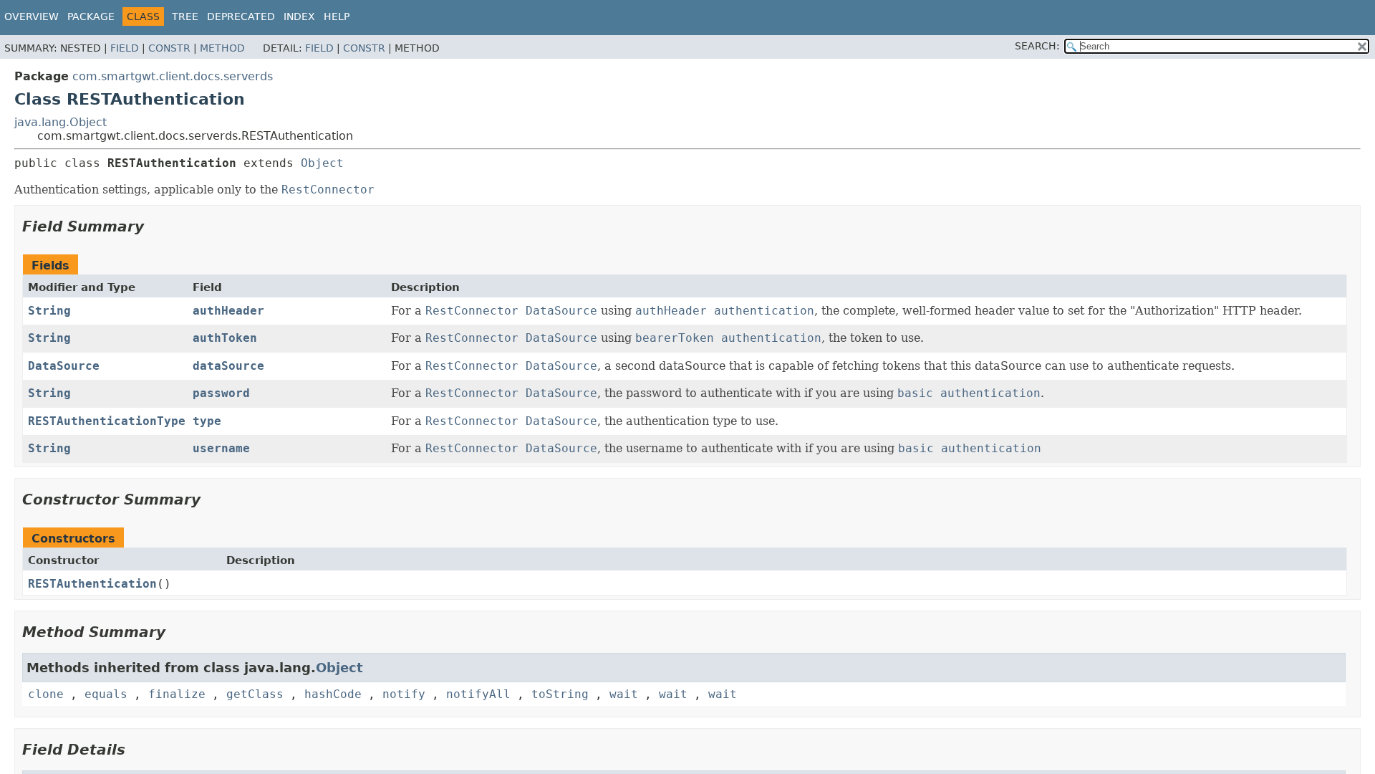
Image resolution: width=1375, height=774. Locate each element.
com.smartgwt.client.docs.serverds (172, 76)
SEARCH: (1037, 46)
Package (91, 16)
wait (623, 694)
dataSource (228, 366)
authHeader (228, 310)
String (49, 310)
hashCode (333, 694)
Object (322, 163)
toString (560, 694)
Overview (31, 16)
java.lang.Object (60, 122)
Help (336, 16)
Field (124, 48)
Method (222, 48)
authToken (225, 338)
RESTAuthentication (92, 584)
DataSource (64, 366)
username (221, 448)
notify (403, 694)
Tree (185, 16)
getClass (255, 694)
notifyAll (478, 694)
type (207, 421)
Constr (169, 48)
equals (106, 694)
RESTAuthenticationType (106, 421)
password (221, 393)
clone (46, 694)
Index (299, 16)
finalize (177, 694)
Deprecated (241, 16)
